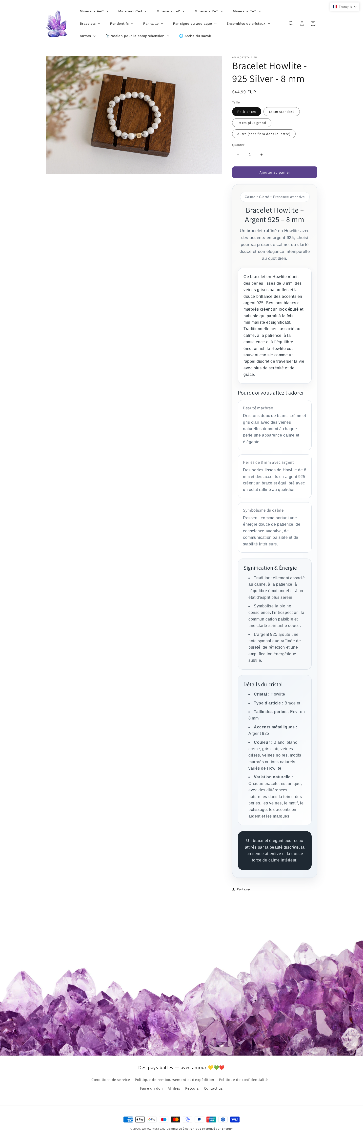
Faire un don (151, 1088)
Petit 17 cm (246, 111)
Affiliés (174, 1088)
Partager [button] (244, 889)
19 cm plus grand (251, 122)
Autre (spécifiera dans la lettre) (263, 134)
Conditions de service (110, 1079)
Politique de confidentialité (243, 1079)
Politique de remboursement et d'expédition (174, 1079)
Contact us (213, 1088)
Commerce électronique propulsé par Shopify (200, 1128)
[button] (291, 23)
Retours (192, 1088)
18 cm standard (282, 111)
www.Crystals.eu (154, 1128)
